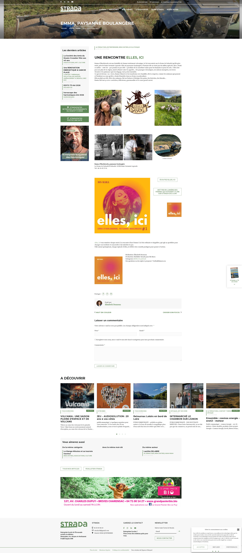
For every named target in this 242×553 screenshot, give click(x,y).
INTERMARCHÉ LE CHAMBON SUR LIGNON (147, 417)
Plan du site (93, 550)
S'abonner (155, 2)
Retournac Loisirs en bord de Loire (113, 417)
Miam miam (211, 411)
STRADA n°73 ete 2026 (234, 281)
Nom (97, 331)
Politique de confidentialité (120, 550)
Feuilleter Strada (94, 469)
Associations (69, 62)
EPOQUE (138, 411)
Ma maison (76, 76)
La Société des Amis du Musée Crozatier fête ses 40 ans (75, 58)
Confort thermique (72, 74)
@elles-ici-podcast (139, 259)
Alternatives (101, 47)
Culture (82, 62)
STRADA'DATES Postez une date (74, 119)
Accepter (200, 547)
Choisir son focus (171, 312)
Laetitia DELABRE (151, 451)
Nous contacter (164, 538)
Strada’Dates (142, 9)
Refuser (216, 547)
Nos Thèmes (127, 9)
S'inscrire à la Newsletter (172, 2)
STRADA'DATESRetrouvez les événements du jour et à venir (74, 109)
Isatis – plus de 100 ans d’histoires (219, 417)
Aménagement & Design (73, 78)
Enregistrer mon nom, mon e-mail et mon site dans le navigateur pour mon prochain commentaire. (130, 340)
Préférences (231, 547)
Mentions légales (104, 550)
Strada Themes (74, 28)
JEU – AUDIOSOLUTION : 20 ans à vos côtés (76, 417)
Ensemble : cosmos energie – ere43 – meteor (186, 419)
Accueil (64, 28)
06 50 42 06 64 (98, 528)
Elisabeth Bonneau (113, 304)
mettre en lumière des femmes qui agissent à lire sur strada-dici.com (167, 191)
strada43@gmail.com (101, 530)
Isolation (67, 76)
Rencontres (124, 47)
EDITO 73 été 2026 (72, 85)
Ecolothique (134, 47)
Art (76, 62)
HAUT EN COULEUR (103, 312)
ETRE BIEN (65, 411)
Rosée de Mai (172, 9)
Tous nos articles (70, 469)
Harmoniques (69, 97)
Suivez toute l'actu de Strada (164, 528)
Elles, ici (134, 57)
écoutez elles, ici (167, 180)
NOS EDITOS (68, 87)
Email (141, 331)
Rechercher (143, 2)
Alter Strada (157, 9)
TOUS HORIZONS (31, 411)
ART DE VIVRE (146, 411)
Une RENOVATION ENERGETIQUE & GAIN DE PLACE (75, 70)
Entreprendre (112, 47)
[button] (238, 530)
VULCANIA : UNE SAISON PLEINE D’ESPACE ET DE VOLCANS (38, 419)
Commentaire (100, 345)
